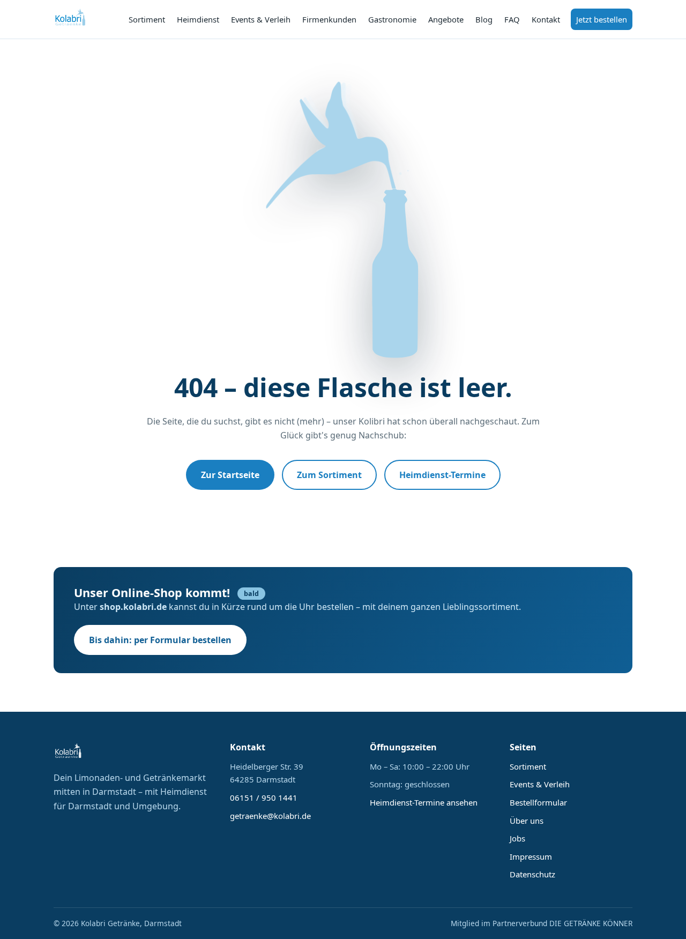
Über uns (526, 820)
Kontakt (546, 19)
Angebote (446, 19)
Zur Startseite (230, 475)
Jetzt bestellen (601, 19)
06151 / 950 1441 (263, 797)
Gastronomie (392, 19)
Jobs (517, 838)
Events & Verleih (260, 19)
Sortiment (147, 19)
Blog (484, 19)
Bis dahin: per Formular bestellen (160, 640)
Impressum (531, 856)
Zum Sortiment (329, 475)
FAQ (512, 19)
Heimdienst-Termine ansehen (424, 802)
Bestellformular (538, 802)
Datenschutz (532, 874)
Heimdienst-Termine (442, 475)
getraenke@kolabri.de (270, 815)
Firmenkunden (329, 19)
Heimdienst (198, 19)
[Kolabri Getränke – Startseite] (71, 19)
